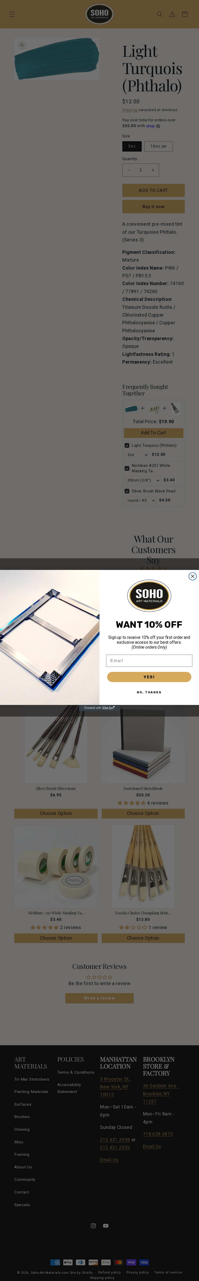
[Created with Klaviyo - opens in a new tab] (99, 708)
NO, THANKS (149, 692)
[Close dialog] (193, 576)
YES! (149, 676)
